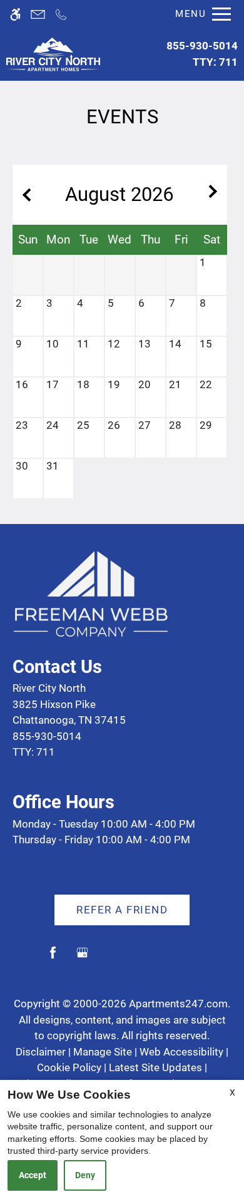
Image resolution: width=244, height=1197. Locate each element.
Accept (32, 1175)
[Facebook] (53, 957)
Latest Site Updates (155, 1067)
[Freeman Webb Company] (91, 592)
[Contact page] (37, 14)
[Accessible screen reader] (15, 14)
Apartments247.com (178, 1003)
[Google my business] (82, 957)
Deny (85, 1175)
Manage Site (102, 1051)
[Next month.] (214, 195)
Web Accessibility (181, 1051)
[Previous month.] (25, 195)
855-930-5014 (202, 53)
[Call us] (61, 14)
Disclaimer (41, 1051)
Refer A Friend (122, 909)
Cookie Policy (69, 1067)
